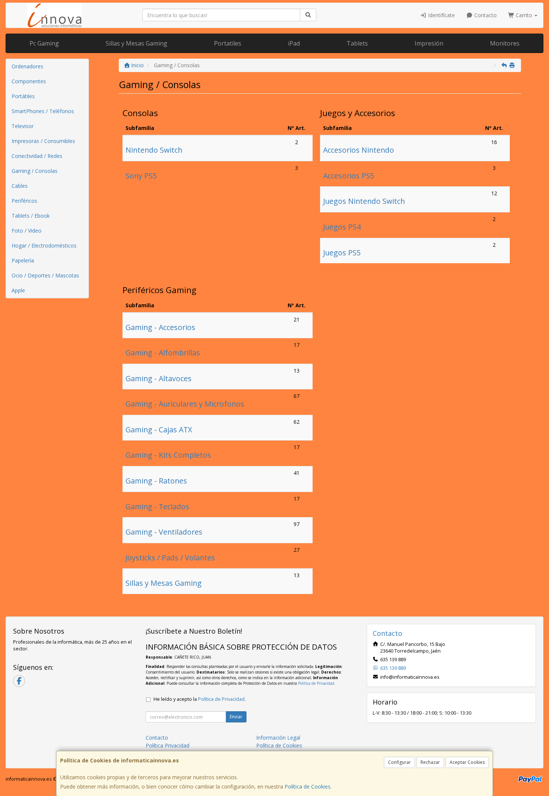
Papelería (23, 260)
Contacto (485, 15)
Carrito (524, 15)
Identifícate (441, 15)
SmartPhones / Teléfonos (43, 111)
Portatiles (227, 43)
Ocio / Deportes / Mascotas (45, 275)
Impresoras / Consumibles (43, 140)
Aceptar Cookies (467, 762)
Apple (18, 290)
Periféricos (24, 200)
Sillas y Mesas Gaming (136, 43)
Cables (20, 185)
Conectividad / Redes (37, 155)
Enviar (236, 716)
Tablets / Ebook (31, 215)
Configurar (399, 762)
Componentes (29, 81)
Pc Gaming (44, 43)
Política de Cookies (308, 786)
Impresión (429, 43)
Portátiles (23, 96)
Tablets (357, 43)
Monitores (504, 43)
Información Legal (278, 737)
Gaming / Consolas (35, 170)
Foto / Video (26, 230)
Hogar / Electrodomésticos (44, 245)
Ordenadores (27, 66)
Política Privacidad (167, 745)
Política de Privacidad (316, 683)
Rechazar (430, 762)
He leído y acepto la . (199, 699)
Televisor (23, 126)
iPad (294, 43)
